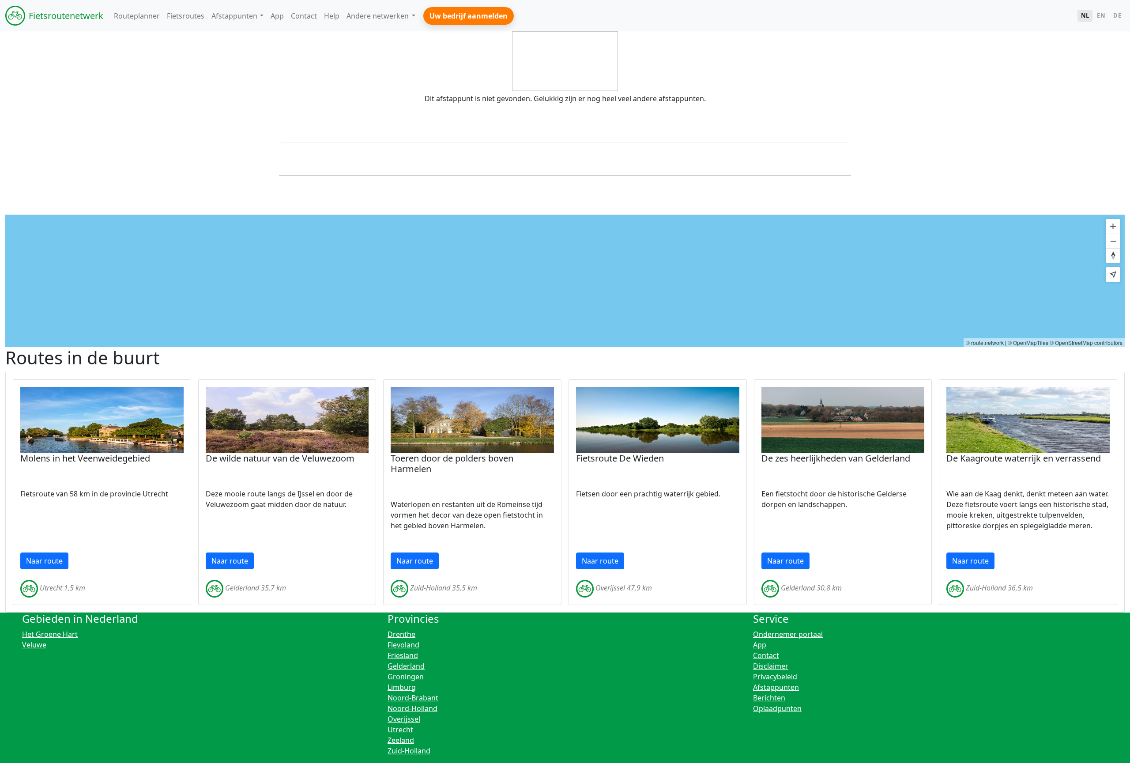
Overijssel (404, 719)
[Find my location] (1113, 274)
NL (1085, 15)
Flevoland (403, 645)
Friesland (403, 655)
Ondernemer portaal (788, 634)
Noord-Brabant (413, 698)
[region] (565, 281)
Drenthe (401, 634)
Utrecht (400, 729)
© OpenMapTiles (1028, 342)
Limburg (402, 687)
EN (1101, 15)
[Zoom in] (1113, 226)
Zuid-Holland (409, 751)
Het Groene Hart (50, 634)
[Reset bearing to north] (1113, 255)
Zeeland (401, 740)
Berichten (769, 698)
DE (1117, 15)
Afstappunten (776, 687)
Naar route (44, 561)
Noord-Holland (412, 708)
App (759, 645)
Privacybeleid (775, 676)
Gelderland (406, 666)
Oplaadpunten (777, 708)
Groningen (406, 676)
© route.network (985, 342)
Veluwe (34, 645)
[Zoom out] (1113, 241)
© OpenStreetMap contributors (1086, 342)
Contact (766, 655)
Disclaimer (770, 666)
